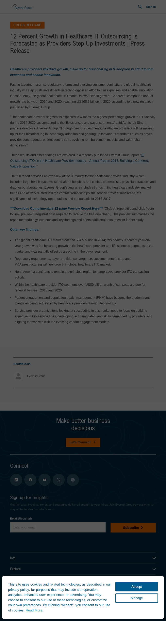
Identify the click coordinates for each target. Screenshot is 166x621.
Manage (137, 598)
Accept (136, 587)
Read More (34, 610)
